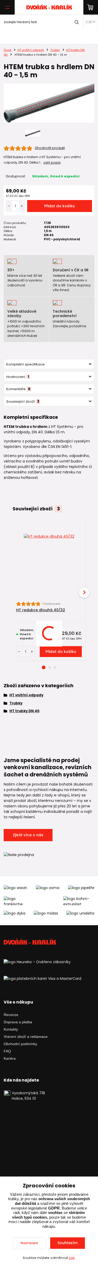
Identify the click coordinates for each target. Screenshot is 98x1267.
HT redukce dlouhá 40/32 (40, 610)
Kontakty (11, 1029)
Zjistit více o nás (28, 835)
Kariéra (10, 1058)
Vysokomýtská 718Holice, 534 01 (28, 1095)
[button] (43, 667)
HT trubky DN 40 (24, 711)
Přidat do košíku (59, 206)
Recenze (11, 1015)
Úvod (7, 50)
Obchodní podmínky (20, 1044)
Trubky (55, 50)
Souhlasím (67, 1242)
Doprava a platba (18, 1022)
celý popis (52, 162)
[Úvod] (49, 7)
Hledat (76, 22)
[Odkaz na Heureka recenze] (37, 961)
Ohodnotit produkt (50, 148)
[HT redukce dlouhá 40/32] (49, 558)
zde (72, 1258)
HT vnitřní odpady (31, 50)
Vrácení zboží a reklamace (26, 1036)
